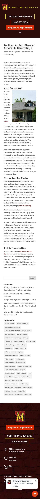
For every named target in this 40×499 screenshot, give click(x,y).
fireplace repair (24, 384)
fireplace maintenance (11, 384)
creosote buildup (10, 373)
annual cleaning (26, 331)
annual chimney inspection (12, 327)
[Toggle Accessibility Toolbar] (35, 494)
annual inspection (10, 334)
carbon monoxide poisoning (13, 338)
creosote (22, 370)
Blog (10, 466)
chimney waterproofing (11, 370)
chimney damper (21, 345)
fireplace (7, 380)
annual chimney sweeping (12, 331)
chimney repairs (20, 359)
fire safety (18, 387)
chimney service (9, 362)
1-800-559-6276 (20, 22)
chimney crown (30, 341)
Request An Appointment (20, 27)
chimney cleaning (19, 341)
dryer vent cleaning (19, 377)
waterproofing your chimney (23, 394)
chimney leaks (9, 352)
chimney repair (9, 359)
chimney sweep (20, 362)
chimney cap (8, 341)
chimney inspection (20, 348)
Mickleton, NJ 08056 (16, 452)
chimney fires (8, 348)
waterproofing (9, 394)
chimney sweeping (10, 366)
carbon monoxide (22, 334)
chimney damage (10, 345)
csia (30, 373)
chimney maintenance (11, 355)
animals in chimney (22, 323)
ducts (6, 121)
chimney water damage (24, 366)
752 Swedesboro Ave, (17, 449)
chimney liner (19, 352)
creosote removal (21, 373)
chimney (25, 338)
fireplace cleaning (17, 380)
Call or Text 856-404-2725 (20, 16)
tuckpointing (21, 391)
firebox (29, 377)
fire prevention (9, 387)
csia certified (8, 377)
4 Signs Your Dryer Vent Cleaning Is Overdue (20, 300)
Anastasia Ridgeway (13, 52)
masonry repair (27, 387)
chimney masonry (25, 355)
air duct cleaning (25, 206)
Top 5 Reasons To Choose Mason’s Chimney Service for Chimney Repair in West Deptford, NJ (20, 306)
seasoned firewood (10, 391)
